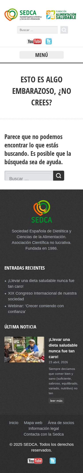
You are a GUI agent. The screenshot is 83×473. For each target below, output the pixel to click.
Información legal (44, 428)
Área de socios (61, 423)
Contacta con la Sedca (44, 434)
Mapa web (33, 423)
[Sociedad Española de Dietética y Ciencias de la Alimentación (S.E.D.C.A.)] (41, 19)
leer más (56, 400)
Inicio (13, 423)
